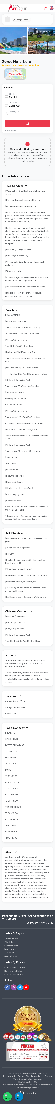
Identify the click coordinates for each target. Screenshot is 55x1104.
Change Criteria (22, 20)
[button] (51, 41)
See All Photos (44, 31)
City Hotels (9, 942)
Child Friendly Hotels (13, 974)
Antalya (16, 65)
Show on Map (16, 74)
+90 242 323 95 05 (41, 923)
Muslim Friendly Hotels (14, 967)
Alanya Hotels (10, 956)
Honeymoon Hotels (13, 971)
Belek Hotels (10, 949)
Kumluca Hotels (11, 945)
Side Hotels (9, 952)
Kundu (24, 65)
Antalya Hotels (11, 938)
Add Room (11, 130)
